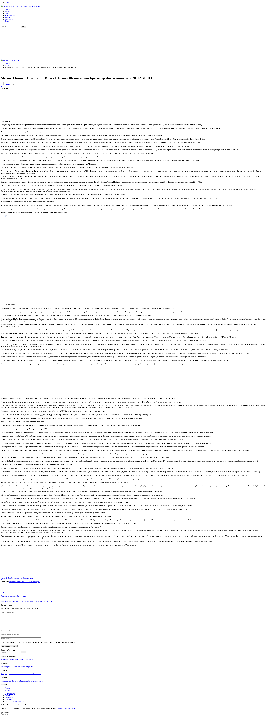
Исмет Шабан (6, 578)
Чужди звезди (10, 15)
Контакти (8, 699)
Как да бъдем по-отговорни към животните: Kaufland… (21, 674)
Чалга (7, 13)
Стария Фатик (28, 578)
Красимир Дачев (17, 578)
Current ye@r (6, 650)
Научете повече (69, 708)
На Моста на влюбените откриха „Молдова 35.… (18, 659)
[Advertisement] (134, 43)
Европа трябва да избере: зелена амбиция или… (18, 667)
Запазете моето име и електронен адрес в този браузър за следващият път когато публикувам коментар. (40, 642)
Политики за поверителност (15, 701)
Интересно (9, 19)
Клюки (7, 11)
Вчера (7, 23)
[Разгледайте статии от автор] (5, 590)
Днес (7, 21)
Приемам (60, 708)
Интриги (8, 17)
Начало (7, 10)
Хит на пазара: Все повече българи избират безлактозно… (22, 681)
